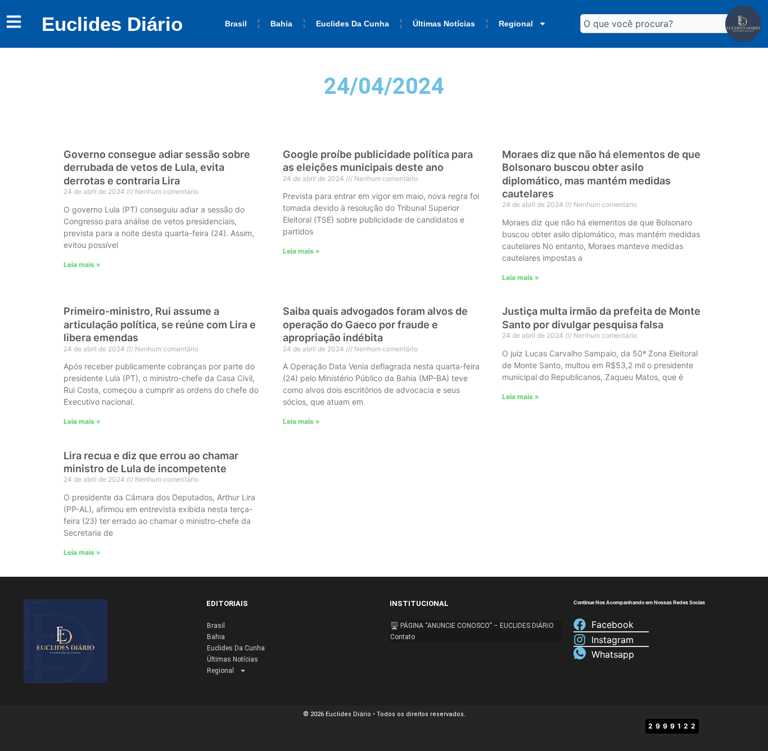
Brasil (236, 23)
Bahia (281, 23)
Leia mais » (82, 264)
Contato (402, 637)
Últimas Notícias (444, 23)
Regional (516, 23)
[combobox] (657, 23)
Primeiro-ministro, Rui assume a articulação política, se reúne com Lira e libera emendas (160, 324)
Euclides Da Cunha (352, 23)
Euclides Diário (112, 24)
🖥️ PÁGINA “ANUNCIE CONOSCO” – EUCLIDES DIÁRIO (472, 626)
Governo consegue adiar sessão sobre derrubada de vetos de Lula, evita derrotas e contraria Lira (157, 167)
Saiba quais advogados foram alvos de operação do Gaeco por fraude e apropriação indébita (375, 324)
